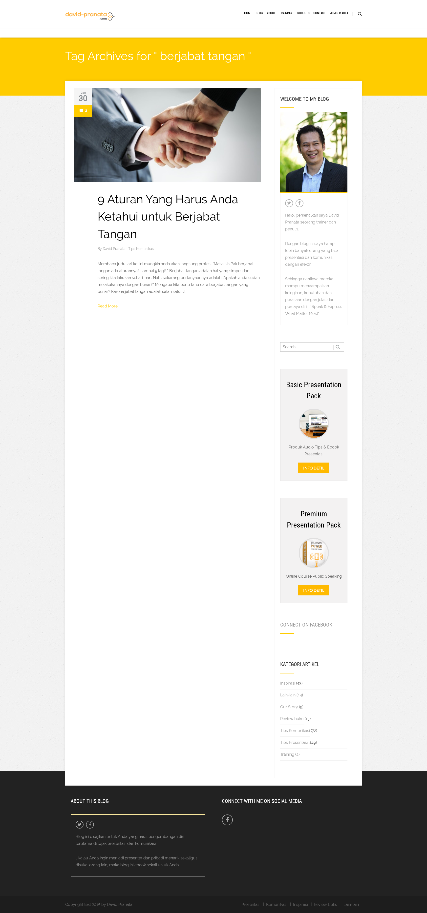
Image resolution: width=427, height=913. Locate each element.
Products (303, 13)
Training (285, 13)
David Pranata (115, 249)
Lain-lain (288, 695)
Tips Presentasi (294, 742)
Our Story (289, 707)
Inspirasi (287, 683)
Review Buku (326, 904)
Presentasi (250, 904)
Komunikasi (276, 904)
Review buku (292, 718)
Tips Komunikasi (141, 249)
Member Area (338, 13)
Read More (108, 306)
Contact (319, 13)
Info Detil (313, 468)
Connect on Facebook (306, 625)
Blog (259, 13)
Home (248, 13)
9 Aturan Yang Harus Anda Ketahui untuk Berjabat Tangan (168, 216)
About (271, 13)
